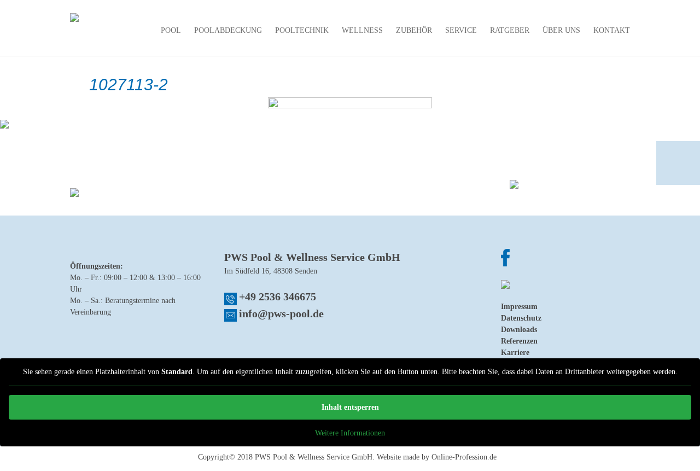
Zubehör (414, 30)
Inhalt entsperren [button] (350, 407)
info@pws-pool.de (281, 313)
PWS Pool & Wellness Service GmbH (313, 457)
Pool (171, 30)
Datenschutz (521, 318)
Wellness (362, 30)
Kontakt (611, 30)
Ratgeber (509, 30)
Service (461, 30)
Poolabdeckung (228, 30)
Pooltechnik (302, 30)
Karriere (515, 352)
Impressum (519, 307)
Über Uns (561, 30)
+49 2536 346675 (277, 296)
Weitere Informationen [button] (350, 433)
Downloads (519, 329)
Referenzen (519, 341)
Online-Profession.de (464, 457)
